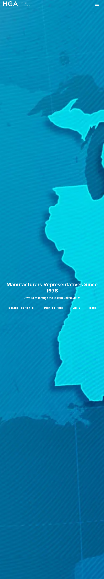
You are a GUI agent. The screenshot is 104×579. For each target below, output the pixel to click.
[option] (52, 291)
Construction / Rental (21, 308)
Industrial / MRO (53, 308)
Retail (92, 308)
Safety (76, 308)
